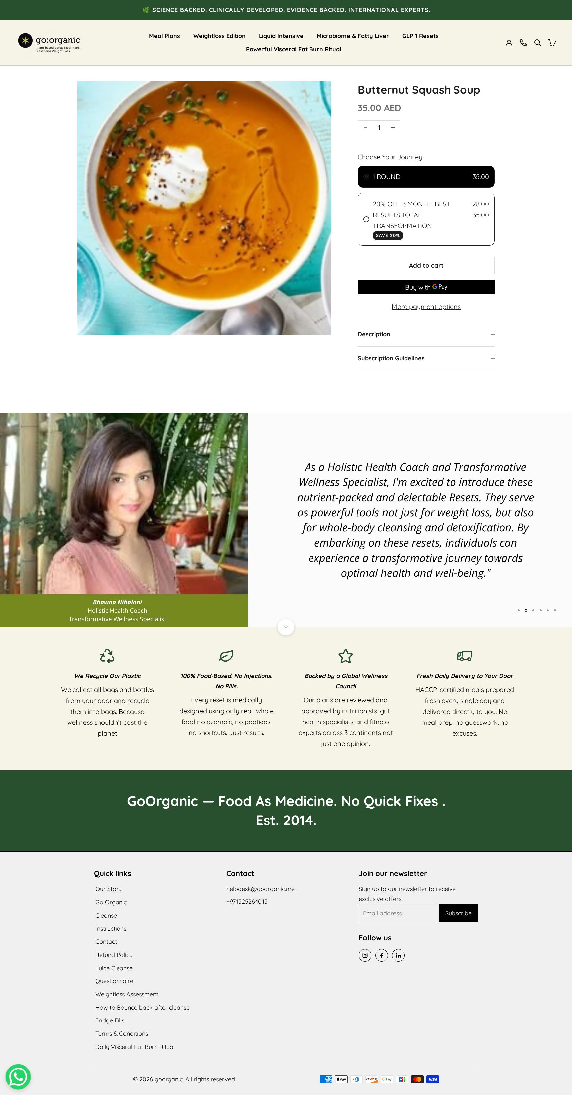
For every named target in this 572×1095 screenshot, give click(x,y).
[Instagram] (365, 955)
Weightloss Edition (219, 36)
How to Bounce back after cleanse (142, 1007)
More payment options (426, 306)
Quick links (112, 873)
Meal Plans (164, 36)
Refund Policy (114, 955)
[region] (286, 520)
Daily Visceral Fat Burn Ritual (135, 1047)
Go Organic (111, 902)
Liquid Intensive (281, 36)
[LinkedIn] (398, 955)
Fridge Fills (109, 1020)
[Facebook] (381, 955)
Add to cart (426, 265)
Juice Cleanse (114, 968)
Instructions (110, 928)
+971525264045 (247, 901)
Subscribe (458, 913)
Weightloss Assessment (126, 994)
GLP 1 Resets (420, 36)
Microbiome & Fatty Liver (353, 36)
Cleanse (106, 915)
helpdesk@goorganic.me (260, 889)
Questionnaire (114, 981)
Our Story (108, 889)
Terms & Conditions (121, 1033)
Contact (106, 941)
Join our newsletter (393, 873)
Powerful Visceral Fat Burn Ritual (293, 49)
